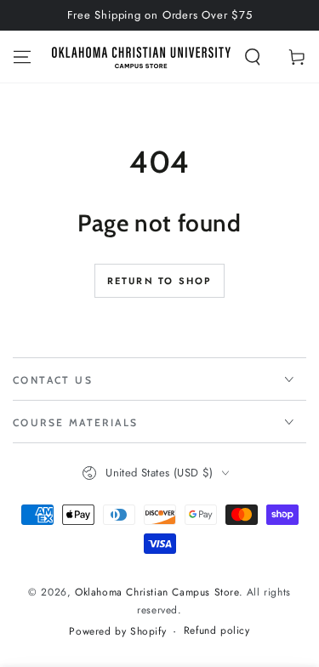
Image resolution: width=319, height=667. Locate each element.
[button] (253, 57)
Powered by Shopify (117, 631)
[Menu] (22, 57)
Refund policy (217, 631)
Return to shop (160, 281)
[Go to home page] (141, 57)
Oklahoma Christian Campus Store (157, 592)
